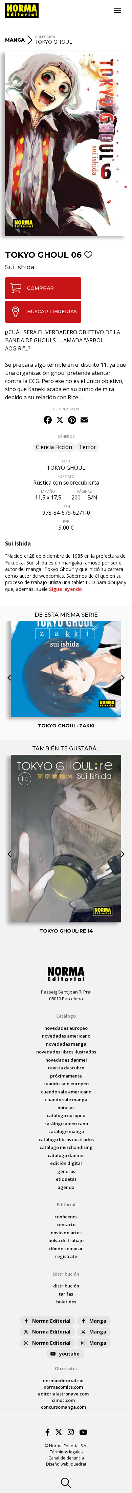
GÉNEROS (66, 436)
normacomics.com (63, 1387)
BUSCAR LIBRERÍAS (52, 311)
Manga (97, 1321)
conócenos (66, 1217)
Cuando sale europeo (66, 1084)
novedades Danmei (66, 1060)
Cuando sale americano (66, 1092)
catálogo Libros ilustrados (66, 1139)
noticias (66, 1108)
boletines (66, 1302)
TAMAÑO (48, 491)
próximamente (66, 1076)
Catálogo (66, 1016)
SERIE (66, 461)
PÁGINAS (84, 491)
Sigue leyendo (65, 589)
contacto (66, 1224)
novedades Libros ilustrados (66, 1052)
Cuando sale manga (66, 1099)
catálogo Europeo (66, 1115)
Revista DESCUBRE (66, 1068)
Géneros (66, 1171)
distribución (66, 1286)
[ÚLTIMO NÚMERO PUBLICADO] (66, 637)
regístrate (66, 1256)
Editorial (66, 1204)
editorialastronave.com (63, 1394)
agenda (66, 1187)
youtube (69, 1353)
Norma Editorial (51, 1321)
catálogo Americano (66, 1124)
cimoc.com (63, 1400)
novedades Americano (66, 1036)
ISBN (66, 506)
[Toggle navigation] (117, 10)
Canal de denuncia (66, 1458)
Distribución (66, 1274)
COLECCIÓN (45, 37)
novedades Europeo (66, 1028)
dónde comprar (66, 1248)
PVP (66, 521)
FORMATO (66, 476)
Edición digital (66, 1163)
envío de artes (66, 1233)
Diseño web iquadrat (66, 1464)
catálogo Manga (66, 1131)
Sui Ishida (20, 267)
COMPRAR (40, 288)
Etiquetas (66, 1179)
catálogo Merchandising (66, 1147)
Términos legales (66, 1452)
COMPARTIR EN (66, 409)
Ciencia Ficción (54, 447)
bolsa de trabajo (66, 1240)
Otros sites (66, 1368)
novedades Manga (66, 1044)
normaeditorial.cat (63, 1381)
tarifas (66, 1294)
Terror (87, 447)
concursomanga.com (63, 1407)
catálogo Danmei (66, 1155)
